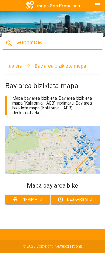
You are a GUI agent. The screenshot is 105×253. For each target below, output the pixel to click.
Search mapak (29, 42)
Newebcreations (68, 246)
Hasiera (13, 66)
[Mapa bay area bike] (52, 173)
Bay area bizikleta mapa (60, 66)
